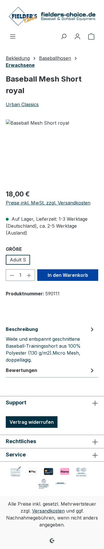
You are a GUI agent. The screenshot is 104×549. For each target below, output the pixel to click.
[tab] (50, 344)
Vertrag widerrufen (32, 422)
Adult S (18, 260)
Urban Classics (22, 104)
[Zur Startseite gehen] (52, 16)
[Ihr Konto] (77, 36)
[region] (52, 152)
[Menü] (13, 36)
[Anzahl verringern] (12, 275)
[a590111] (52, 152)
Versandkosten (48, 511)
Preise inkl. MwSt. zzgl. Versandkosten (48, 203)
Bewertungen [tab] (21, 370)
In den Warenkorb (68, 275)
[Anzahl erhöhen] (29, 275)
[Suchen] (63, 36)
